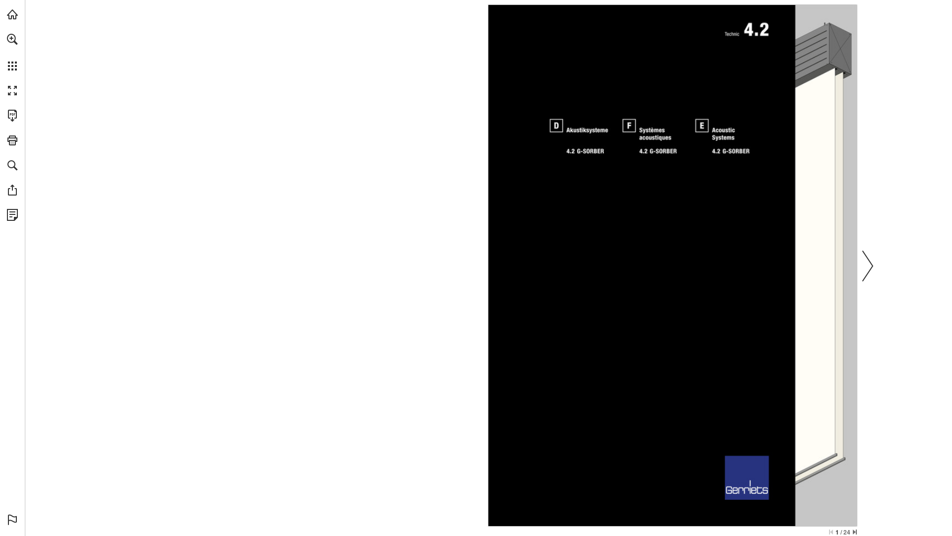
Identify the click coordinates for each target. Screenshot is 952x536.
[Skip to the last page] (855, 532)
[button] (12, 39)
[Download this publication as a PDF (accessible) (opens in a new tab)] (12, 115)
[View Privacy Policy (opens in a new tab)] (12, 214)
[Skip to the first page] (831, 532)
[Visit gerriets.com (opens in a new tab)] (12, 14)
